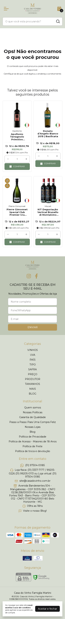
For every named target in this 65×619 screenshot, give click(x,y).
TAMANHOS (32, 384)
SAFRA (32, 369)
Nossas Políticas (32, 412)
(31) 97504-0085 (35, 465)
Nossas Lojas (32, 426)
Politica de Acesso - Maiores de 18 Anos (33, 441)
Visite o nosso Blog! (35, 510)
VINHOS (32, 350)
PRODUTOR (32, 379)
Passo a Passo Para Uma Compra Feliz (32, 422)
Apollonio (17, 131)
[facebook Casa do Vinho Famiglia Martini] (36, 276)
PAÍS (33, 359)
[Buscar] (58, 21)
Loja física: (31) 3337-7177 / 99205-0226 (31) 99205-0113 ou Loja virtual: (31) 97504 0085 (32, 473)
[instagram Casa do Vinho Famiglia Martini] (29, 276)
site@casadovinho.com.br (34, 481)
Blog (32, 431)
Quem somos (32, 407)
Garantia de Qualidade (32, 417)
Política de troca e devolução (32, 451)
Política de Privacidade (32, 436)
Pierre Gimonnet (17, 206)
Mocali (48, 206)
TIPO (32, 364)
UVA (32, 354)
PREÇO (32, 374)
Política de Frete (32, 446)
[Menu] (7, 8)
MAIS (32, 388)
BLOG (32, 393)
